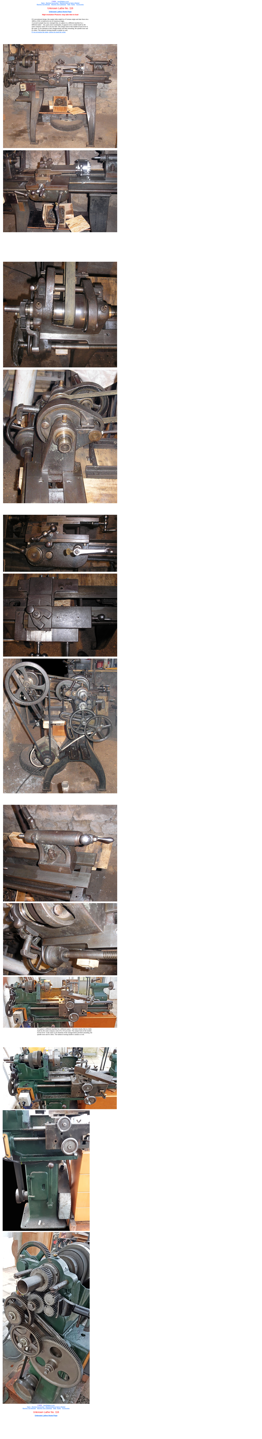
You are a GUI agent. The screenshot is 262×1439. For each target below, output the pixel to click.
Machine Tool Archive (52, 3)
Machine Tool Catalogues (58, 4)
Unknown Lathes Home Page (60, 12)
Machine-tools (64, 3)
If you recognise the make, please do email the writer (49, 32)
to (58, 1)
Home (43, 3)
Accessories (80, 4)
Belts (69, 4)
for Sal (70, 3)
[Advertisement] (60, 38)
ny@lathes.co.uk (64, 1)
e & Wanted (75, 3)
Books (73, 4)
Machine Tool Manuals (43, 4)
